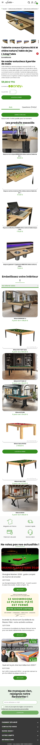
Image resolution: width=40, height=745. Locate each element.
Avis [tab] (10, 107)
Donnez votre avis (20, 115)
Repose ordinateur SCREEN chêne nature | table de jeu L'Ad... (20, 230)
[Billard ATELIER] (20, 397)
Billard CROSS (20, 514)
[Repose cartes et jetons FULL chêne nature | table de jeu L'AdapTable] (20, 176)
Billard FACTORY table (20, 351)
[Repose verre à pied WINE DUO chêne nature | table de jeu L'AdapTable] (20, 139)
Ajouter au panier (16, 97)
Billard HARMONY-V (20, 320)
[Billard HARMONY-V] (20, 304)
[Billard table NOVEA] (20, 429)
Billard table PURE (20, 483)
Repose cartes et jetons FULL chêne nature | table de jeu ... (20, 193)
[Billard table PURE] (20, 466)
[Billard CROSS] (20, 498)
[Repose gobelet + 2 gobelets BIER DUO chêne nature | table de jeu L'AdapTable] (20, 250)
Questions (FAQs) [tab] (29, 107)
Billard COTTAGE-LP (20, 382)
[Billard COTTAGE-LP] (20, 366)
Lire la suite (20, 589)
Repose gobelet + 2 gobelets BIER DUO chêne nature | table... (20, 266)
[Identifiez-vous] (32, 3)
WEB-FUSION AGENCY (26, 744)
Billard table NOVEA (20, 445)
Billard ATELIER (20, 413)
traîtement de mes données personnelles (15, 709)
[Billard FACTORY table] (20, 335)
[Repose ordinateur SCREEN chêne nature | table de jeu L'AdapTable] (20, 213)
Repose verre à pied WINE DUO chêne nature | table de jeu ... (20, 156)
